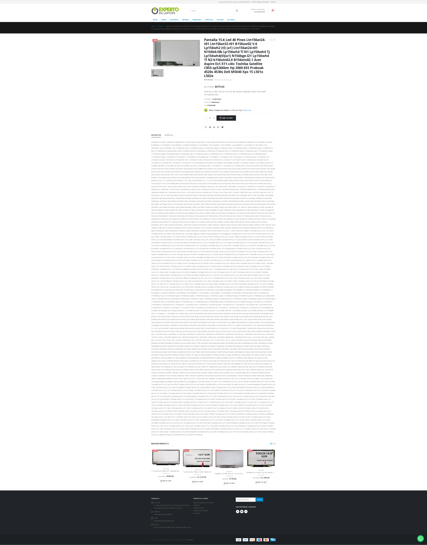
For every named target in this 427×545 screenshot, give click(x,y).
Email (222, 127)
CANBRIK (190, 540)
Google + (218, 127)
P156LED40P (211, 105)
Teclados (220, 20)
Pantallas (209, 20)
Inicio (155, 20)
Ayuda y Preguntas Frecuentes (203, 503)
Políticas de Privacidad (200, 511)
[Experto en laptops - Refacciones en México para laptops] (165, 11)
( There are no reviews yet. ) (223, 80)
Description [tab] (156, 135)
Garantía (196, 505)
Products (160, 26)
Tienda (163, 20)
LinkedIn (214, 127)
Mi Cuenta (196, 513)
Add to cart (227, 118)
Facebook (206, 127)
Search (259, 499)
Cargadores (196, 20)
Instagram (246, 511)
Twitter (210, 127)
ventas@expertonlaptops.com (164, 521)
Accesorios (174, 20)
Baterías (185, 20)
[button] (271, 443)
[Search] (237, 11)
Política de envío (198, 508)
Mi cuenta (231, 20)
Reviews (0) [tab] (169, 135)
